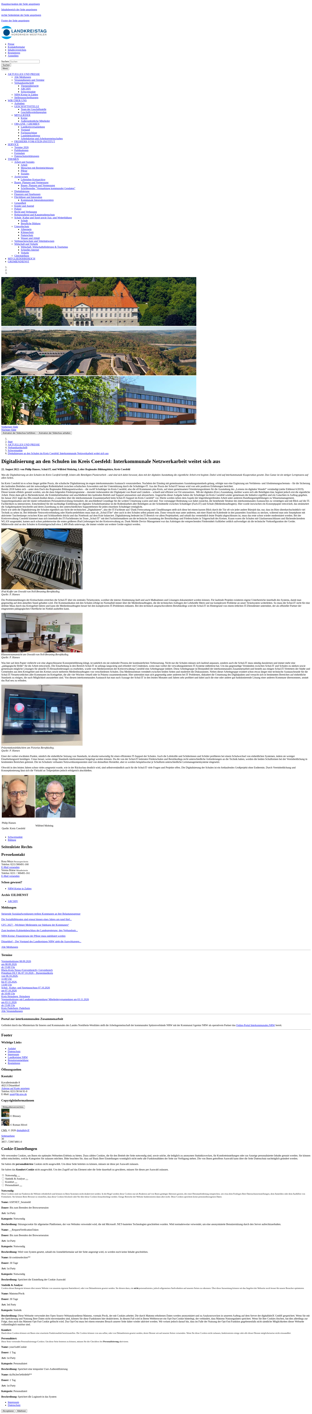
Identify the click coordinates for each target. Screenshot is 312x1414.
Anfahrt (12, 1048)
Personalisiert (12, 1185)
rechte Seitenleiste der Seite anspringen (21, 15)
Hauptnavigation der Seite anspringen (20, 4)
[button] (24, 74)
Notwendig (11, 1175)
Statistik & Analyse (15, 1178)
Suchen (5, 61)
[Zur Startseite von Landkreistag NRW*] (24, 38)
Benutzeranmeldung (18, 1060)
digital (23, 1130)
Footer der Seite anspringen (15, 20)
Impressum (13, 1054)
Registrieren (14, 1063)
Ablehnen (21, 1411)
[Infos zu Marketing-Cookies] (27, 1179)
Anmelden (13, 55)
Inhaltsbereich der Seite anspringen (19, 9)
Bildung (12, 840)
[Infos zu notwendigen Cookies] (18, 1176)
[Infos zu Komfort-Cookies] (16, 1182)
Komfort (9, 1182)
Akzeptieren (8, 1411)
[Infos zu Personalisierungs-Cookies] (21, 1186)
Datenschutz (14, 1051)
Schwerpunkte (15, 837)
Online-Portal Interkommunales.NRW (255, 1025)
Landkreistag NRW (18, 1057)
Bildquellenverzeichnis (13, 1107)
